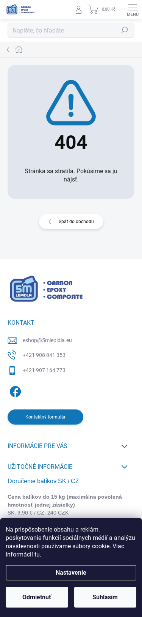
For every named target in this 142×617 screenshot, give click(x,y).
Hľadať (124, 30)
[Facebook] (14, 390)
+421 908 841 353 (44, 355)
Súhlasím (105, 597)
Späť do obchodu (76, 221)
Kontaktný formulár (45, 417)
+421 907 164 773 (44, 370)
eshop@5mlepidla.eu (47, 340)
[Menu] (132, 9)
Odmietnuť (36, 597)
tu (37, 554)
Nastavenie (71, 572)
